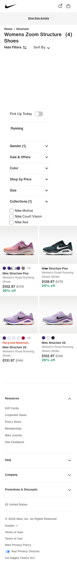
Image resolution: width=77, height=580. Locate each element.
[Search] (60, 6)
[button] (29, 146)
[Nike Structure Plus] (19, 245)
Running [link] (17, 128)
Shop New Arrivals (38, 18)
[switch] (38, 113)
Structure (22, 29)
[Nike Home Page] (11, 6)
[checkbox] (28, 210)
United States (18, 504)
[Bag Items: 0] (68, 6)
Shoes (8, 29)
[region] (38, 193)
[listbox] (41, 47)
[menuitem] (12, 525)
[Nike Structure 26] (19, 315)
